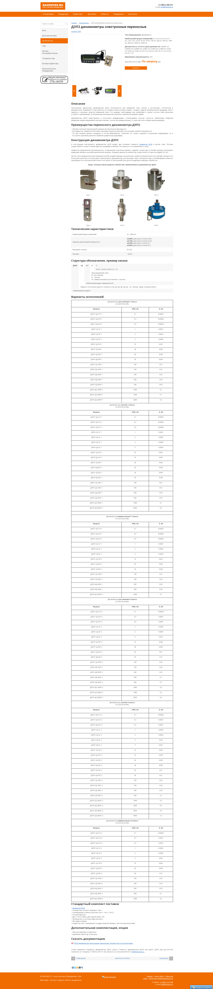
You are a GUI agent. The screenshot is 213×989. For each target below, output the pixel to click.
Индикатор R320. (78, 908)
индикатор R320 (146, 144)
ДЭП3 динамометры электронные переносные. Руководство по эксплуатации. (103, 943)
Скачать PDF (76, 31)
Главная (74, 23)
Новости (104, 14)
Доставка (92, 14)
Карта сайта (159, 976)
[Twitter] (75, 967)
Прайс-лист (78, 14)
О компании (48, 14)
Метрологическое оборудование (49, 70)
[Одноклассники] (77, 967)
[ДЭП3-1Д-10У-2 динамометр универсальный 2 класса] (97, 58)
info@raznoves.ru (167, 7)
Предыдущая (81, 958)
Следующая (163, 958)
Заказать (135, 68)
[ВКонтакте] (73, 967)
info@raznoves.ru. (138, 952)
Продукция (63, 14)
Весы (44, 30)
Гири (44, 46)
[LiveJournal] (82, 967)
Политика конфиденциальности (161, 978)
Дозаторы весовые (49, 36)
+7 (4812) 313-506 (166, 982)
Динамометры (84, 23)
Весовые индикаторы (50, 63)
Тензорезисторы (48, 58)
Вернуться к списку (122, 958)
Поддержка (118, 14)
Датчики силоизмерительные (50, 52)
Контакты (132, 14)
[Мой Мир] (80, 967)
